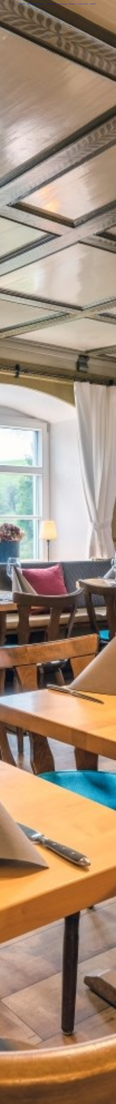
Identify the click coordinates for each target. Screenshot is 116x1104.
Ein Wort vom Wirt (83, 4)
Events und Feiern (51, 4)
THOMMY (93, 4)
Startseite (22, 4)
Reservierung (40, 4)
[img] (58, 552)
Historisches (72, 4)
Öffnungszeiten (31, 4)
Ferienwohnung (62, 4)
